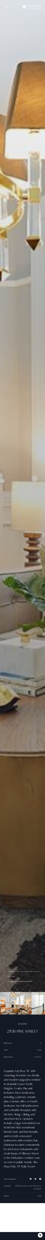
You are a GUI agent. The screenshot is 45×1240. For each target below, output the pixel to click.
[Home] (31, 7)
